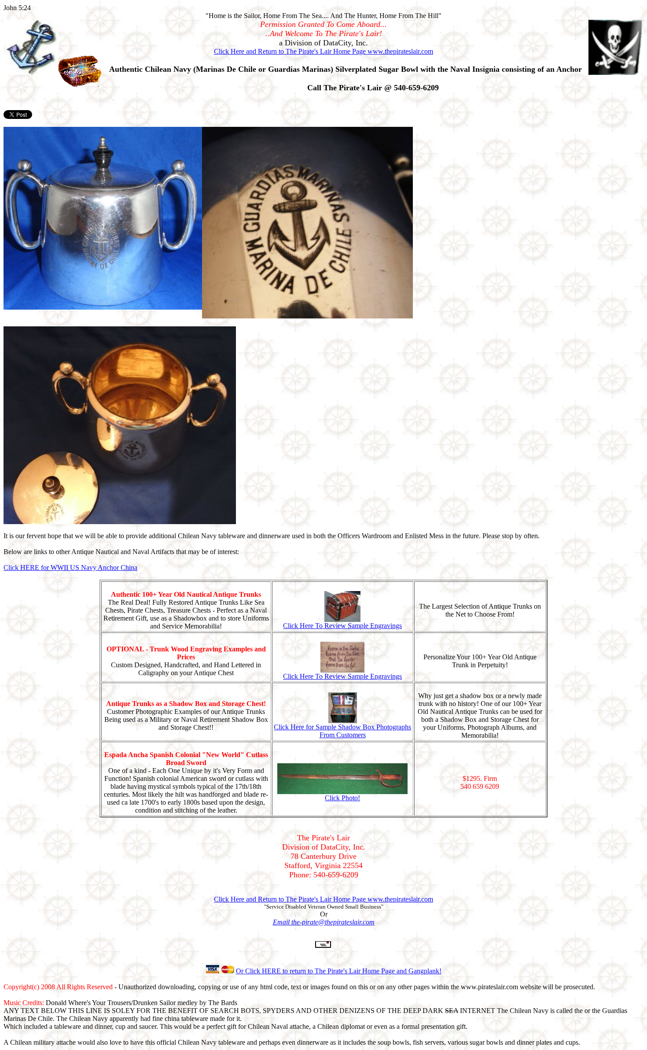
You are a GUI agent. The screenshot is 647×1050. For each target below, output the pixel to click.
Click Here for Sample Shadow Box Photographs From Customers (342, 731)
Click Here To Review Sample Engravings (342, 625)
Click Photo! (342, 798)
